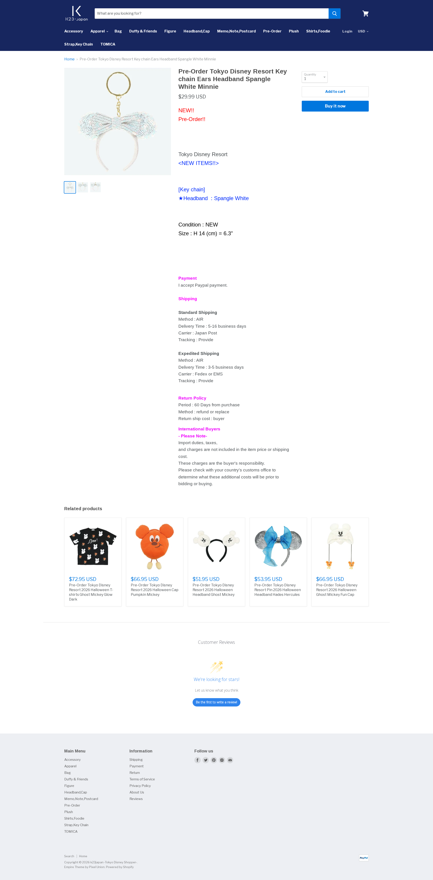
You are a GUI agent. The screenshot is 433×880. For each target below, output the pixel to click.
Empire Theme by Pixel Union (84, 867)
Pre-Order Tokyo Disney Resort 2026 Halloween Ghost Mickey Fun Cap (336, 590)
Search (69, 856)
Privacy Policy (140, 786)
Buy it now (335, 106)
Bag (118, 31)
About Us (136, 792)
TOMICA (107, 44)
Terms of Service (142, 779)
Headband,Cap (197, 31)
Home (69, 59)
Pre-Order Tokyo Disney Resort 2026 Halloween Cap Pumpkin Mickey (154, 590)
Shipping (136, 760)
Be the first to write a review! (216, 702)
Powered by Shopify (120, 867)
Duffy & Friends (143, 31)
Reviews (136, 799)
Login (347, 31)
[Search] (335, 13)
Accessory (73, 31)
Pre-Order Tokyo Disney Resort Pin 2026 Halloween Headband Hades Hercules (277, 590)
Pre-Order (272, 31)
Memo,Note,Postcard (236, 31)
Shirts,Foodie (318, 31)
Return (134, 773)
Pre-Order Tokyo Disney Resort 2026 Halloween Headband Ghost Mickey (214, 590)
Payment (136, 766)
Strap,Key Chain (78, 44)
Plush (294, 31)
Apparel (97, 31)
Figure (170, 31)
